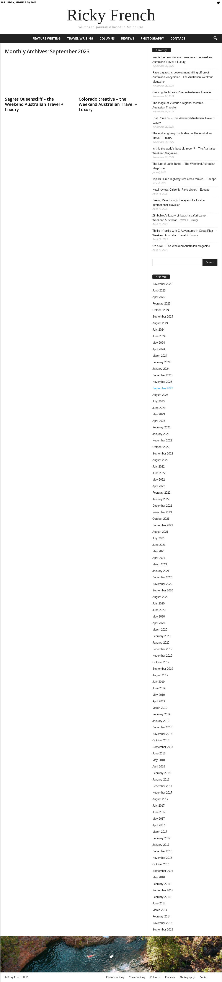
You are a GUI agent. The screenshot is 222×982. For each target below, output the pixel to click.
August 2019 (160, 675)
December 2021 (162, 505)
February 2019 (161, 714)
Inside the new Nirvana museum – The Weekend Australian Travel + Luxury (182, 59)
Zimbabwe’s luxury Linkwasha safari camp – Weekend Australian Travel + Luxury (180, 218)
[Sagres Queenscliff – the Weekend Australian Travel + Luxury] (37, 76)
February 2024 (161, 362)
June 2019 (158, 688)
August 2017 (160, 799)
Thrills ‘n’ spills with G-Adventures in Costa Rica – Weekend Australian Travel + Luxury (183, 233)
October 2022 (160, 447)
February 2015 (161, 897)
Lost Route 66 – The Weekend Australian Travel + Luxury (183, 120)
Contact (178, 38)
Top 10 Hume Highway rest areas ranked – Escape (184, 179)
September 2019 (162, 668)
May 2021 (158, 551)
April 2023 (158, 421)
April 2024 (158, 349)
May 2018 (158, 760)
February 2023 (161, 427)
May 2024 (158, 342)
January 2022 (160, 499)
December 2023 (162, 375)
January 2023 (160, 434)
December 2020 (162, 577)
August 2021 (160, 531)
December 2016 (162, 851)
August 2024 (160, 323)
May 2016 (158, 877)
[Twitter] (218, 3)
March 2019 (159, 707)
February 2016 (161, 883)
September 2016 (162, 870)
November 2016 (162, 857)
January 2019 (160, 720)
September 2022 (162, 453)
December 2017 (162, 786)
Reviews (127, 38)
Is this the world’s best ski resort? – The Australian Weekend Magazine (184, 151)
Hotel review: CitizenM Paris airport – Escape (180, 189)
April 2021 (158, 557)
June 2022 (158, 473)
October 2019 (160, 662)
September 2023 (162, 388)
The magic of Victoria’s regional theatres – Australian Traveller (179, 105)
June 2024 (158, 336)
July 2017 (158, 805)
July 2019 (158, 681)
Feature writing (46, 38)
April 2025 (158, 297)
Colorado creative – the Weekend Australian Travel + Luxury (108, 104)
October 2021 (160, 518)
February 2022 (161, 492)
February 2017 (161, 838)
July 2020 (158, 603)
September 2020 (162, 590)
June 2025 (158, 290)
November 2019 (162, 655)
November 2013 (162, 923)
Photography (152, 38)
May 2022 (158, 479)
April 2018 (158, 766)
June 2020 (158, 610)
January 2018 (160, 779)
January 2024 (160, 368)
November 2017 (162, 792)
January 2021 (160, 571)
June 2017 (158, 812)
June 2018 (158, 753)
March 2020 (159, 629)
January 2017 (160, 844)
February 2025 (161, 303)
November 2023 (162, 381)
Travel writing (80, 38)
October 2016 (160, 864)
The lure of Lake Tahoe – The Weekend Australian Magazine (183, 166)
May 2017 (158, 818)
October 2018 (160, 740)
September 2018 (162, 747)
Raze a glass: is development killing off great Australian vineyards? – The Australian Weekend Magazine (182, 77)
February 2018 (161, 773)
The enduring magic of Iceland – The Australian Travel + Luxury (182, 136)
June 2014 (158, 903)
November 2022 (162, 440)
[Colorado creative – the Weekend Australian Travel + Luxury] (111, 76)
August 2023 (160, 394)
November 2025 (162, 284)
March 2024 (159, 355)
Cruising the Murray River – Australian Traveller (182, 92)
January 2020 (160, 642)
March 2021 (159, 564)
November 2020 (162, 584)
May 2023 (158, 414)
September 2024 (162, 316)
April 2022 (158, 486)
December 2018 (162, 727)
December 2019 (162, 649)
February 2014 (161, 916)
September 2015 (162, 890)
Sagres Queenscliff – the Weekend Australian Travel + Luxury (34, 104)
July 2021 (158, 538)
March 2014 (159, 910)
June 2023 (158, 407)
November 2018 (162, 734)
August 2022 (160, 460)
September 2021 (162, 525)
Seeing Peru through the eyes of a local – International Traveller (178, 202)
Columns (107, 38)
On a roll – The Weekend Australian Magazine (181, 246)
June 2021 (158, 544)
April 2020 (158, 623)
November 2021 (162, 512)
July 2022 (158, 466)
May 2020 (158, 616)
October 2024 (160, 310)
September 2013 (162, 929)
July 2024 (158, 329)
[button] (215, 38)
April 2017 (158, 825)
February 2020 (161, 636)
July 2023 (158, 401)
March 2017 (159, 831)
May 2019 (158, 694)
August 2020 (160, 597)
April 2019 (158, 701)
